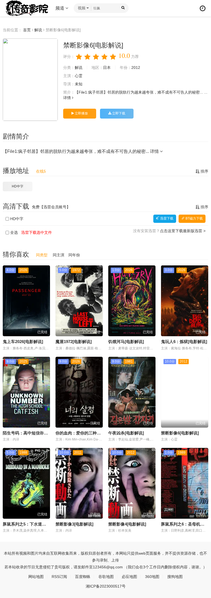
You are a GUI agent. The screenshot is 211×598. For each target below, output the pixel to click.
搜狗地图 (175, 576)
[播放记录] (203, 8)
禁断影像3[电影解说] (74, 524)
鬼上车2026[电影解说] (23, 341)
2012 (135, 67)
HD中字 (17, 186)
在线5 (41, 171)
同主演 (58, 255)
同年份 (74, 255)
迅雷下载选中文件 (36, 232)
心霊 (78, 76)
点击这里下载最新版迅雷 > (183, 231)
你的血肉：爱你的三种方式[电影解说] (89, 433)
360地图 (152, 576)
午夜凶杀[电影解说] (126, 433)
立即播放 (81, 113)
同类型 (42, 255)
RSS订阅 (59, 576)
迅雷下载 (166, 218)
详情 (67, 98)
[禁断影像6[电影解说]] (30, 79)
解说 (38, 30)
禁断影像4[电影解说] (127, 524)
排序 (203, 171)
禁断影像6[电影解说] (180, 433)
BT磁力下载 (194, 218)
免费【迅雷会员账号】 (51, 207)
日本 (107, 67)
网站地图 (36, 576)
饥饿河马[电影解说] (126, 341)
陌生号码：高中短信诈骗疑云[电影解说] (39, 433)
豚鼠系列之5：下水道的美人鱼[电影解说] (40, 524)
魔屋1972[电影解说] (73, 341)
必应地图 (129, 576)
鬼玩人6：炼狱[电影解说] (184, 341)
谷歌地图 (106, 576)
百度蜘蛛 (82, 576)
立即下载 (118, 113)
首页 (27, 30)
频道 (60, 8)
